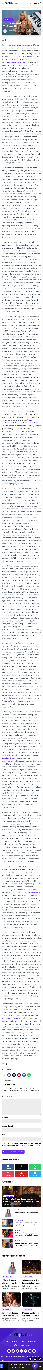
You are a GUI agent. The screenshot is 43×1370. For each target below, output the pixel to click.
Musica (18, 1230)
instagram (8, 1175)
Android (14, 1341)
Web (3, 1135)
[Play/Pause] (35, 1366)
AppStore (31, 1341)
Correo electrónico (9, 1126)
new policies (19, 62)
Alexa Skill (23, 1345)
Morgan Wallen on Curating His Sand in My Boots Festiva (31, 1314)
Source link (6, 1069)
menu (36, 3)
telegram (35, 1175)
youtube (21, 1175)
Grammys (6, 91)
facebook (8, 1168)
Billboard (8, 20)
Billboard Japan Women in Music (27, 1213)
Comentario (7, 1097)
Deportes (19, 1220)
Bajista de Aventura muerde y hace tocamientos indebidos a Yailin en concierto (26, 1234)
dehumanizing (8, 62)
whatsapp (35, 1168)
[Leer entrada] (21, 1196)
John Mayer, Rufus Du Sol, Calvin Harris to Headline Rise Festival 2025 (31, 1282)
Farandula (9, 1196)
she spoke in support (32, 893)
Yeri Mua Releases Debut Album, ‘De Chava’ (10, 1314)
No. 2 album (35, 776)
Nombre (5, 1117)
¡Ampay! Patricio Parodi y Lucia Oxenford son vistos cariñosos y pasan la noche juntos (27, 1244)
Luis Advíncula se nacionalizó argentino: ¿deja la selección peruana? (26, 1224)
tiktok (21, 1168)
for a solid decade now (20, 701)
